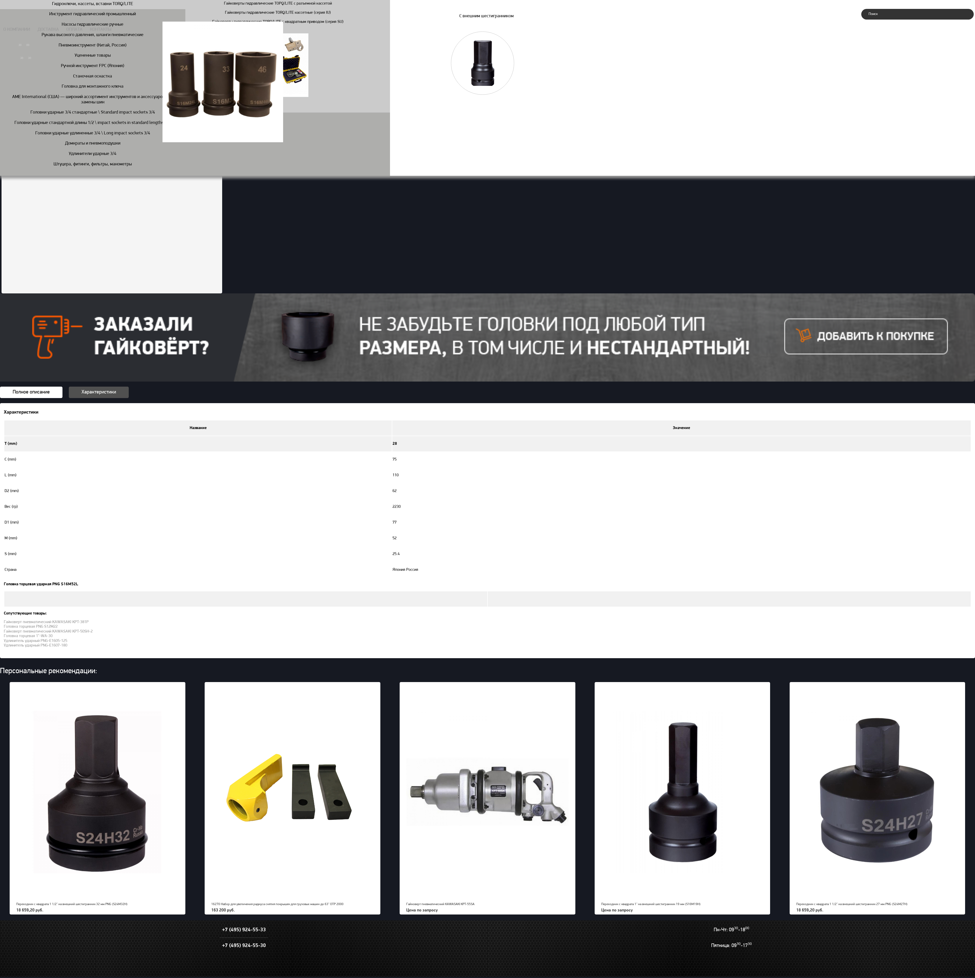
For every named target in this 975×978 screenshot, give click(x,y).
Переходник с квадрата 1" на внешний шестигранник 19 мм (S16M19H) (651, 904)
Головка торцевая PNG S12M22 (31, 627)
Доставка (48, 29)
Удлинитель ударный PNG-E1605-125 (35, 641)
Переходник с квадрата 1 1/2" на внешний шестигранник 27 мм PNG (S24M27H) (851, 904)
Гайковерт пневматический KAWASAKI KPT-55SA (440, 904)
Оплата (74, 29)
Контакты (100, 29)
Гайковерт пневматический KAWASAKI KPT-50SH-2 (48, 631)
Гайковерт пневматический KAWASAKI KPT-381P (46, 622)
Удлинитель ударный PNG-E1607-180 (35, 645)
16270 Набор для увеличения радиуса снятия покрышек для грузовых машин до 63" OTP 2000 (277, 904)
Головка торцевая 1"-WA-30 (28, 636)
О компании (16, 29)
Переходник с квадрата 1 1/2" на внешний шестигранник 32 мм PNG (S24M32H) (71, 904)
